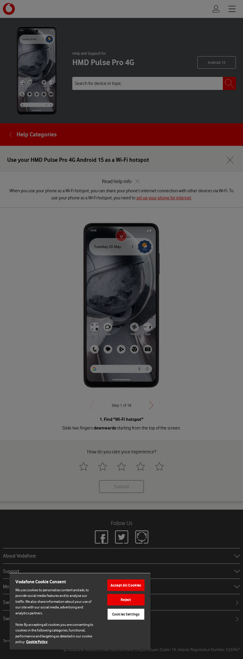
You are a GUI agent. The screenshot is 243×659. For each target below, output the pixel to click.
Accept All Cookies (126, 585)
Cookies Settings (126, 614)
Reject (126, 599)
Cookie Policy (37, 641)
